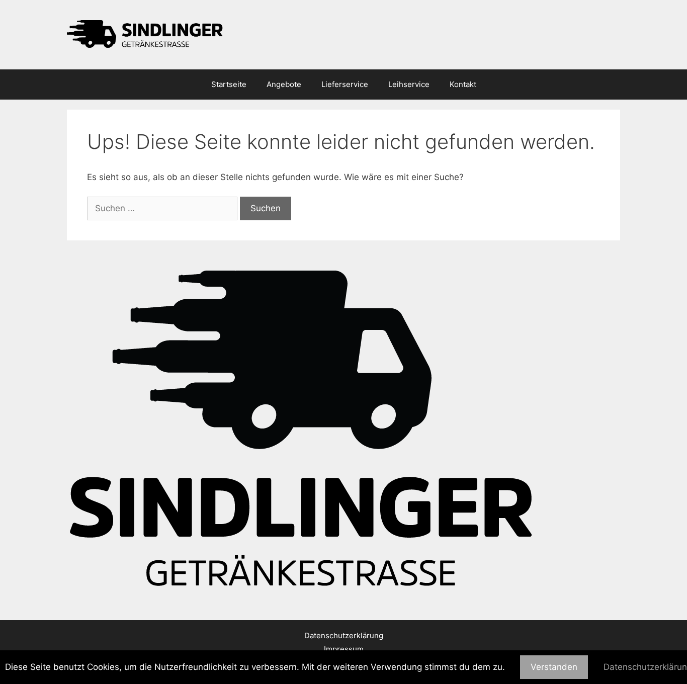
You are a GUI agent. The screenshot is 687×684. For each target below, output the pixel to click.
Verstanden (554, 667)
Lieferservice (344, 84)
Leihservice (409, 84)
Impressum (344, 649)
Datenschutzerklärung (343, 635)
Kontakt (463, 84)
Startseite (228, 84)
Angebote (284, 84)
